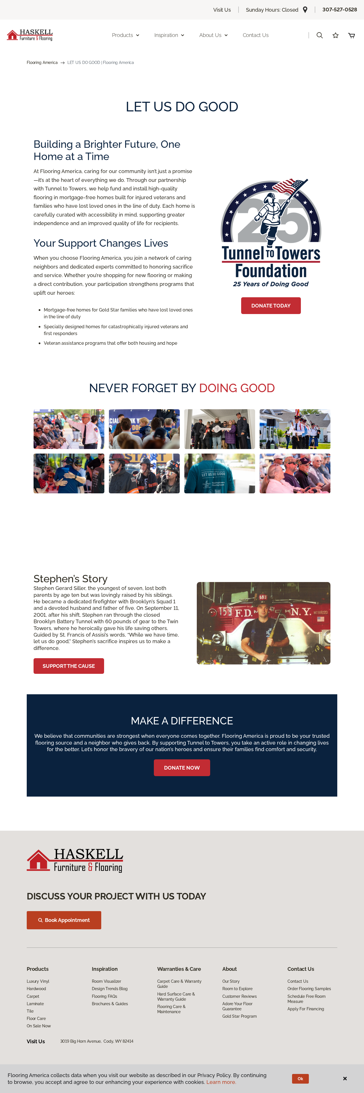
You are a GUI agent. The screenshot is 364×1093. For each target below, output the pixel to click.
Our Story (231, 981)
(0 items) (351, 35)
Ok (300, 1079)
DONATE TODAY (271, 306)
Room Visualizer (106, 981)
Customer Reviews (239, 996)
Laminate (35, 1003)
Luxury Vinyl (38, 981)
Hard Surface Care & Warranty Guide (176, 996)
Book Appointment (67, 920)
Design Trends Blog (109, 988)
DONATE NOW (182, 768)
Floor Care (36, 1018)
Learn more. (221, 1082)
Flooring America (42, 62)
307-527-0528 (339, 10)
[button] (319, 35)
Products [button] (122, 35)
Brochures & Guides (110, 1003)
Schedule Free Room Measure (306, 999)
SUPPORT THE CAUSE (69, 666)
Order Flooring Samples (309, 988)
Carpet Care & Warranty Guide (179, 984)
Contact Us (256, 35)
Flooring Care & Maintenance (171, 1009)
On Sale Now (39, 1026)
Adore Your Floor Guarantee (237, 1006)
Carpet (33, 996)
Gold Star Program (239, 1016)
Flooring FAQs (104, 996)
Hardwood (36, 988)
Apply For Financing (306, 1009)
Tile (30, 1011)
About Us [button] (210, 35)
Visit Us (222, 10)
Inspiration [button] (166, 35)
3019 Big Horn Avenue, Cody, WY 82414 (96, 1041)
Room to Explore (237, 988)
